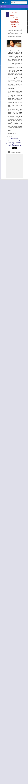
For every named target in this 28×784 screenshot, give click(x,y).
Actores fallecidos (17, 141)
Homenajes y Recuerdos (12, 144)
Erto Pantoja (18, 142)
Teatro (13, 145)
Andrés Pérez (11, 142)
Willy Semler (18, 145)
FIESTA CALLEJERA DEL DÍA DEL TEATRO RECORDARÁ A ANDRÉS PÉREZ (14, 19)
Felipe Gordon (14, 138)
